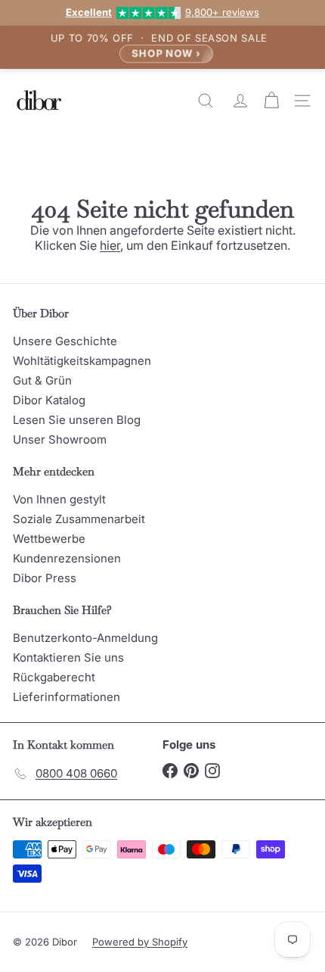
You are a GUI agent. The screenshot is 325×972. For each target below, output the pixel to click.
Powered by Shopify (139, 942)
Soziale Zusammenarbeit (79, 519)
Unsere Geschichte (65, 341)
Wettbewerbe (49, 538)
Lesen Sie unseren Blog (77, 420)
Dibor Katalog (49, 400)
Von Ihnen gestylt (59, 499)
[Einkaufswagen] (273, 101)
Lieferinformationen (66, 697)
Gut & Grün (42, 380)
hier (110, 245)
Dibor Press (44, 578)
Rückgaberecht (54, 677)
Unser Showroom (60, 439)
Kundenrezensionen (67, 558)
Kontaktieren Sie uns (68, 657)
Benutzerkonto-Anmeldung (85, 638)
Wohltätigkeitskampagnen (82, 361)
